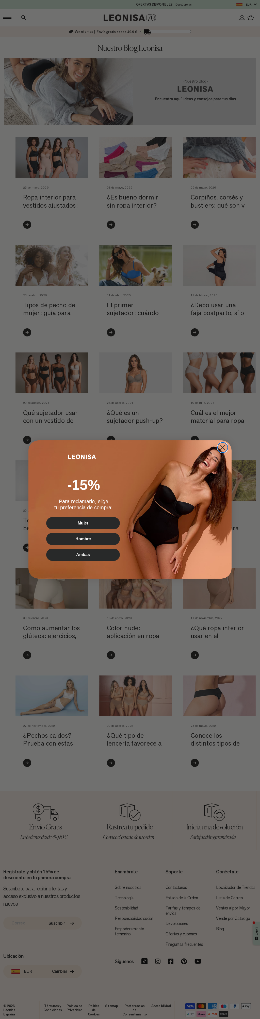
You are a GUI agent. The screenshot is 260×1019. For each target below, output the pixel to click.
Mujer (83, 523)
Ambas (83, 554)
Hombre (83, 539)
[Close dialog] (223, 447)
